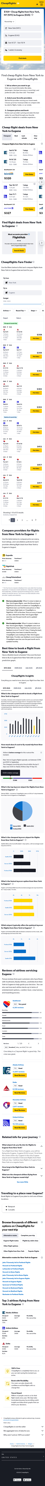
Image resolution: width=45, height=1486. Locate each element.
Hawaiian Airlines (19, 1100)
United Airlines (18, 1117)
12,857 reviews (18, 1072)
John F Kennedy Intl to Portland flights (16, 1262)
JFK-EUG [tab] (39, 668)
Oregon (30, 1444)
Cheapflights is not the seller (14, 1427)
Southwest (17, 1001)
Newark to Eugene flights (12, 1281)
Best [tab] (16, 136)
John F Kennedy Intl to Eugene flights (16, 1278)
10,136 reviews (18, 1124)
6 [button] (32, 520)
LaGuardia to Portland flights (13, 1269)
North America (20, 1444)
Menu (41, 2)
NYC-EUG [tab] (7, 668)
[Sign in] (37, 4)
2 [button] (17, 520)
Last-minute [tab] (24, 137)
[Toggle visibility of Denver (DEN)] (15, 825)
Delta (15, 1082)
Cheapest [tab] (7, 136)
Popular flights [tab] (33, 1251)
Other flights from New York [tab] (14, 1251)
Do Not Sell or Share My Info (22, 1468)
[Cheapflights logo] (8, 3)
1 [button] (12, 520)
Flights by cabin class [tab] (30, 1241)
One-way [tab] (36, 137)
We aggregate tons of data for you (16, 1431)
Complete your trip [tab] (28, 1235)
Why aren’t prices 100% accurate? (16, 1435)
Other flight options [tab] (11, 1246)
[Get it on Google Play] (17, 1480)
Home (12, 1444)
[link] (19, 250)
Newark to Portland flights (12, 1266)
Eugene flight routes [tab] (11, 1241)
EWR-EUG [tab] (18, 668)
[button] (32, 15)
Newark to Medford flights (12, 1291)
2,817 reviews (18, 1106)
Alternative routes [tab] (10, 1235)
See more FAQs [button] (22, 1182)
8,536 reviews (18, 1089)
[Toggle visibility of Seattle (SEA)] (29, 825)
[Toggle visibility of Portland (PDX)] (15, 828)
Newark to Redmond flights (13, 1288)
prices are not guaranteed (10, 1420)
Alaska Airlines (18, 1065)
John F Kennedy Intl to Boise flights (15, 1275)
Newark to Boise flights (11, 1272)
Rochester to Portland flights (13, 1294)
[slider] (42, 304)
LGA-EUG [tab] (29, 668)
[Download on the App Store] (27, 1480)
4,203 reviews (18, 1007)
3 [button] (22, 520)
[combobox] (9, 21)
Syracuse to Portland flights (13, 1285)
